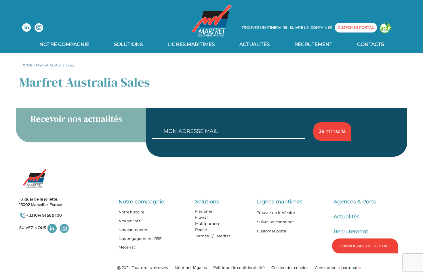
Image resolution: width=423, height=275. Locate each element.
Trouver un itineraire (264, 27)
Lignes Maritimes (191, 44)
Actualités (254, 44)
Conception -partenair (338, 267)
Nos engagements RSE (140, 238)
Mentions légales (191, 267)
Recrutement (313, 44)
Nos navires (129, 221)
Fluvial (201, 217)
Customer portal (272, 231)
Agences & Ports (355, 201)
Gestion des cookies (289, 267)
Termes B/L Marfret (212, 236)
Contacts (370, 44)
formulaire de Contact (365, 246)
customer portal (356, 27)
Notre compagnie (64, 44)
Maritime (203, 211)
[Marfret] (212, 20)
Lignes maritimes (279, 201)
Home (26, 65)
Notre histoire (131, 212)
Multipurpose (207, 223)
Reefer (201, 229)
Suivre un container (311, 27)
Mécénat (127, 247)
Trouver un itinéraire (276, 212)
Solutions (128, 44)
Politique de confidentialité (239, 267)
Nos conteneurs (133, 229)
